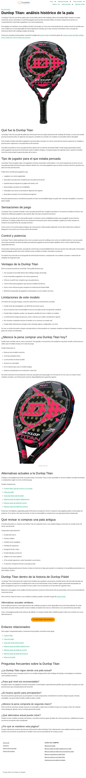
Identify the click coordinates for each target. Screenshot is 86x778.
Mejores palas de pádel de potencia (16, 506)
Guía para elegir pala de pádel (14, 496)
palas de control (11, 37)
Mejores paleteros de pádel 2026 (55, 757)
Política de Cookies (9, 751)
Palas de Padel (5, 9)
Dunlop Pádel (44, 35)
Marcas (55, 4)
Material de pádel (63, 1)
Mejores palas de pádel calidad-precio (16, 499)
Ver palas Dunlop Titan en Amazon (43, 619)
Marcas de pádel (9, 657)
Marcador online (80, 4)
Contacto (6, 745)
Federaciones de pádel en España (55, 760)
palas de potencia (24, 37)
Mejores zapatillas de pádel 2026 (55, 754)
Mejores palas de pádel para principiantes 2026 (59, 751)
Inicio (51, 1)
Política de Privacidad (9, 748)
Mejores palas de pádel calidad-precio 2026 (58, 748)
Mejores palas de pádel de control (15, 503)
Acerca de (6, 742)
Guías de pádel (66, 4)
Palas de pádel (77, 1)
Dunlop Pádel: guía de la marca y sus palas (18, 488)
